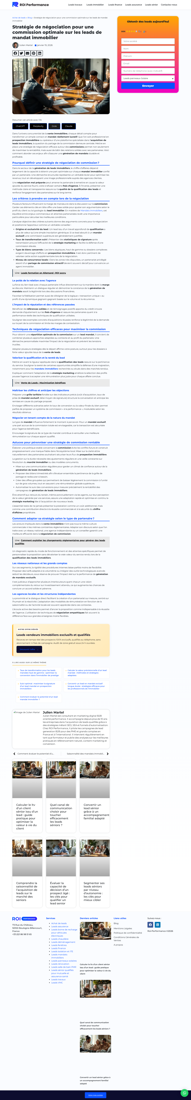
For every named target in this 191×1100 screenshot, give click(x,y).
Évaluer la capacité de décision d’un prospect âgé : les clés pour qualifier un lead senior (60, 893)
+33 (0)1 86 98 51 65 (22, 934)
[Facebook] (150, 925)
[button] (76, 4)
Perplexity (38, 126)
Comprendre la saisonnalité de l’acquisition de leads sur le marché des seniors (26, 891)
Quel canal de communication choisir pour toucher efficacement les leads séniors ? (95, 1025)
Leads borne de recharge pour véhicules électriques (64, 932)
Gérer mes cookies (95, 1095)
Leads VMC (57, 982)
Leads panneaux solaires (64, 961)
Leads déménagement (63, 942)
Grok (54, 126)
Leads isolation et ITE (62, 951)
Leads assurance (133, 5)
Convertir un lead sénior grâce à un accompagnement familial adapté (96, 811)
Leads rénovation (60, 964)
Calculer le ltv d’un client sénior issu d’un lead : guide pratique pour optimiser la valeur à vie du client (27, 816)
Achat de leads (19, 18)
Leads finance (115, 5)
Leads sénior (151, 5)
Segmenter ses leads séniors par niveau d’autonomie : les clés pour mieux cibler (94, 891)
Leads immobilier (95, 5)
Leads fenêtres (59, 945)
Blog (30, 18)
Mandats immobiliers (92, 210)
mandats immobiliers (46, 369)
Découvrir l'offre (27, 649)
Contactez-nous (169, 5)
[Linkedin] (157, 925)
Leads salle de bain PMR (63, 967)
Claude (68, 126)
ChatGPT (20, 126)
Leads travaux (75, 5)
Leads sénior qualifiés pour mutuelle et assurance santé (62, 973)
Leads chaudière (59, 939)
